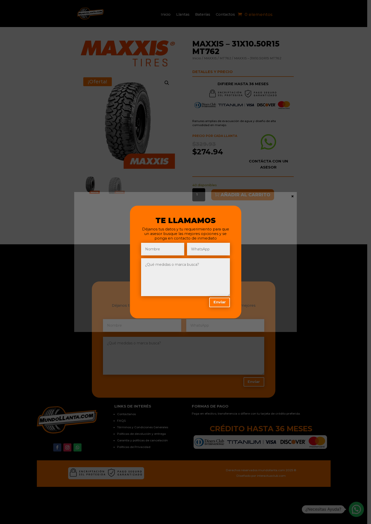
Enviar (220, 302)
